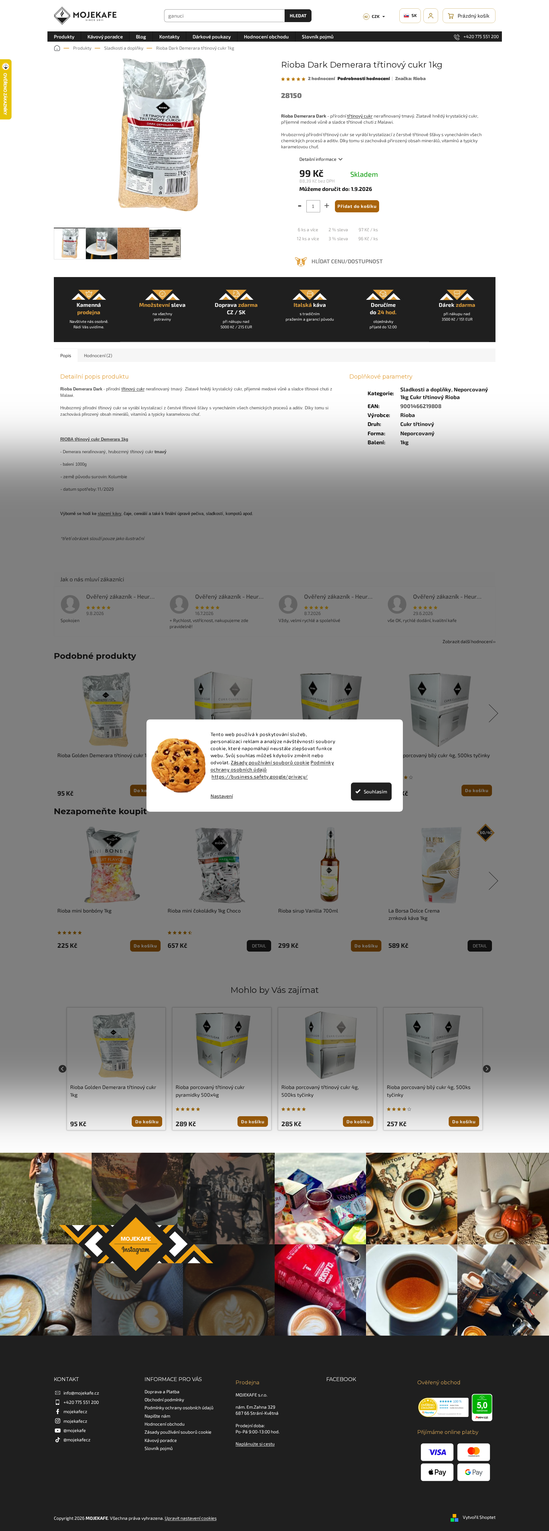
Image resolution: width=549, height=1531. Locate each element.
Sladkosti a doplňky (425, 389)
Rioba (407, 415)
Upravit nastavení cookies (191, 1518)
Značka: (410, 78)
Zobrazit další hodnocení (467, 641)
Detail (259, 945)
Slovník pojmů (159, 1448)
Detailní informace (318, 159)
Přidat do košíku (357, 206)
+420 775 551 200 (81, 1402)
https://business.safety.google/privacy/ (260, 776)
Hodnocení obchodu (165, 1424)
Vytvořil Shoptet (479, 1517)
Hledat (298, 15)
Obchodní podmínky (164, 1399)
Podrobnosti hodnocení (363, 78)
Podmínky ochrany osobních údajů (179, 1407)
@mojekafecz (76, 1439)
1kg (404, 442)
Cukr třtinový (417, 424)
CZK (371, 16)
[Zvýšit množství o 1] (328, 207)
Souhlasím (375, 791)
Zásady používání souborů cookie (270, 762)
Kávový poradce (161, 1440)
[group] (116, 1069)
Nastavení (222, 796)
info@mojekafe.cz (81, 1393)
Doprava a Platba (162, 1391)
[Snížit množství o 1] (298, 207)
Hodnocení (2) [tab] (98, 355)
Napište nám (157, 1416)
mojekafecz (75, 1411)
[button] (116, 1121)
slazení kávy (109, 513)
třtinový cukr (360, 116)
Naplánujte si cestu (255, 1443)
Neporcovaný (417, 433)
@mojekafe (74, 1430)
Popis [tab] (65, 355)
